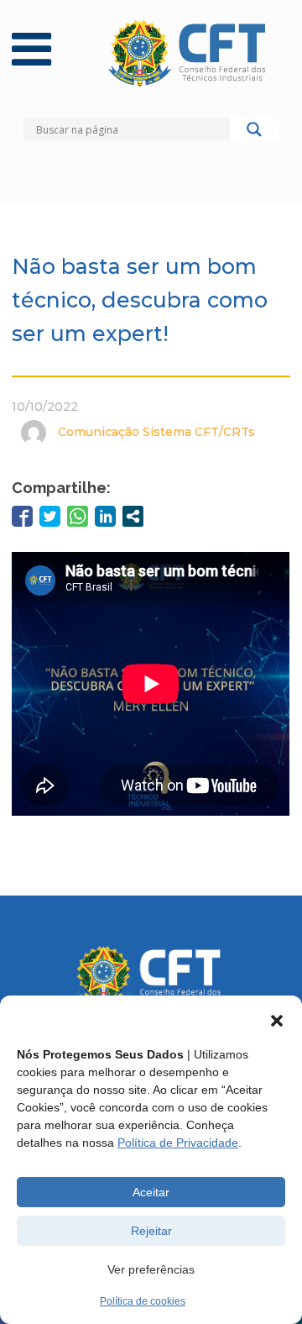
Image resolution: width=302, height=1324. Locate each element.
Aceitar (151, 1192)
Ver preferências (151, 1269)
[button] (276, 1020)
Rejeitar (151, 1230)
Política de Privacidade (177, 1142)
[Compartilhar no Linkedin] (105, 516)
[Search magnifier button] (254, 134)
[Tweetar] (49, 516)
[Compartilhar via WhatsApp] (77, 516)
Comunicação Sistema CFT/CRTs (156, 431)
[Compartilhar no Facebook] (22, 516)
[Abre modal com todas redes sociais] (132, 516)
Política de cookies (142, 1301)
